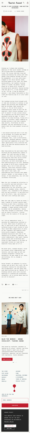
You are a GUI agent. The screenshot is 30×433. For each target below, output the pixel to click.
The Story (5, 371)
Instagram (5, 375)
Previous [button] (3, 332)
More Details (7, 359)
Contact (4, 377)
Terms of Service (21, 379)
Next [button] (27, 332)
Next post (24, 290)
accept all (10, 426)
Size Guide (5, 373)
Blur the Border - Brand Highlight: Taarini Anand (13, 340)
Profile (4, 381)
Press (3, 379)
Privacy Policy (20, 381)
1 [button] (13, 362)
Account (18, 371)
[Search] (24, 3)
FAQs (17, 373)
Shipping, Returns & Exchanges (21, 376)
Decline (9, 428)
